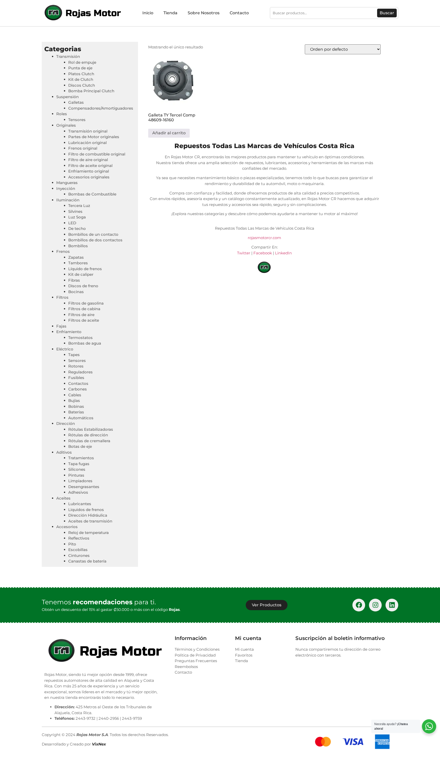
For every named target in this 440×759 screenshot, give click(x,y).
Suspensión (67, 96)
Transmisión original (87, 131)
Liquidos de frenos (86, 509)
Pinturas (76, 475)
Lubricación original (87, 142)
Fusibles (76, 377)
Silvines (75, 211)
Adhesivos (78, 492)
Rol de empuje (82, 62)
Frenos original (82, 148)
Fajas (61, 326)
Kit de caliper (80, 274)
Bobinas (76, 406)
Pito (72, 544)
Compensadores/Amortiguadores (100, 108)
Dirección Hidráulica (87, 515)
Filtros (62, 297)
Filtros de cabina (84, 308)
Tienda (170, 12)
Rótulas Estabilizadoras (90, 429)
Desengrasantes (83, 486)
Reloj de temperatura (88, 532)
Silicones (76, 469)
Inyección (65, 188)
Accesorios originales (88, 177)
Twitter (243, 253)
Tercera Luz (79, 205)
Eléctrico (64, 349)
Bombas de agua (84, 343)
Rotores (76, 366)
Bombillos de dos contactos (95, 240)
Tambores (78, 262)
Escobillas (78, 549)
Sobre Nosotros (203, 12)
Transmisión (68, 56)
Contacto (239, 12)
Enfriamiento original (88, 171)
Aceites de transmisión (90, 521)
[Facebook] (358, 605)
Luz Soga (77, 217)
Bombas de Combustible (92, 194)
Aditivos (64, 452)
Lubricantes (79, 503)
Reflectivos (78, 538)
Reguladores (80, 372)
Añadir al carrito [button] (169, 132)
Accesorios (67, 526)
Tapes (74, 354)
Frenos (63, 251)
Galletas (76, 102)
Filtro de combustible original (96, 154)
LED (72, 222)
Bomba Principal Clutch (91, 90)
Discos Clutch (81, 85)
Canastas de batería (87, 561)
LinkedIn (283, 253)
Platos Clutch (81, 73)
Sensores (77, 360)
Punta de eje (80, 68)
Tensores (77, 119)
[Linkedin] (392, 605)
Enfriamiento (68, 331)
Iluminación (67, 200)
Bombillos (78, 245)
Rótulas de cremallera (89, 440)
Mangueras (67, 182)
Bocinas (76, 291)
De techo (77, 228)
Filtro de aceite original (90, 165)
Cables (74, 394)
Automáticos (80, 417)
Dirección (65, 423)
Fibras (74, 280)
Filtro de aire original (88, 159)
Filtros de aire (81, 314)
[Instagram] (375, 605)
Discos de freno (83, 285)
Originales (66, 125)
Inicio (147, 12)
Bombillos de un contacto (93, 234)
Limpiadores (80, 480)
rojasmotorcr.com (264, 237)
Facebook (262, 253)
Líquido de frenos (85, 268)
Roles (61, 113)
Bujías (74, 400)
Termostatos (80, 337)
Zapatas (76, 257)
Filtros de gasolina (86, 303)
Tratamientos (81, 457)
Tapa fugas (78, 463)
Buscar (387, 12)
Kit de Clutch (80, 79)
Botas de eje (80, 446)
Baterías (76, 412)
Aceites (63, 498)
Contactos (78, 383)
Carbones (77, 389)
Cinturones (79, 555)
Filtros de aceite (83, 320)
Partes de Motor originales (93, 136)
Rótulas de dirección (88, 435)
